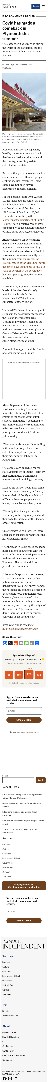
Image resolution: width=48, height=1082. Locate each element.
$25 (29, 674)
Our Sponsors (8, 1051)
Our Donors (7, 1046)
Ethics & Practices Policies (13, 1055)
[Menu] (43, 6)
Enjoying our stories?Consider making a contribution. (24, 885)
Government (7, 863)
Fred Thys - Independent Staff (19, 65)
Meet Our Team (9, 1032)
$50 (39, 675)
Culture (5, 849)
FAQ (4, 1041)
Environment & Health (18, 16)
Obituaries (6, 872)
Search (5, 776)
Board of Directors (10, 1037)
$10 (19, 675)
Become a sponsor (33, 362)
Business (6, 844)
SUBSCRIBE (24, 720)
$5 (9, 675)
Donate (36, 6)
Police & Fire (7, 867)
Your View (6, 876)
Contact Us (7, 1060)
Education (6, 854)
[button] (24, 379)
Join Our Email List (10, 1016)
